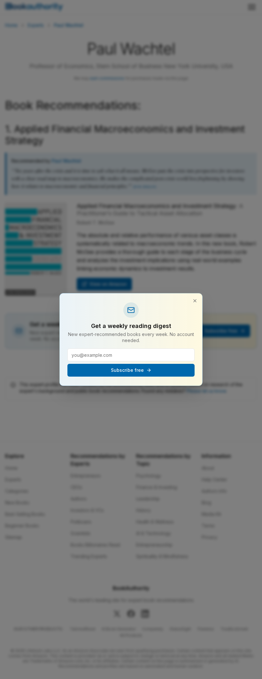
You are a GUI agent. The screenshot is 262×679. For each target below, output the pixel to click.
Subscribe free (127, 370)
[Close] (194, 300)
